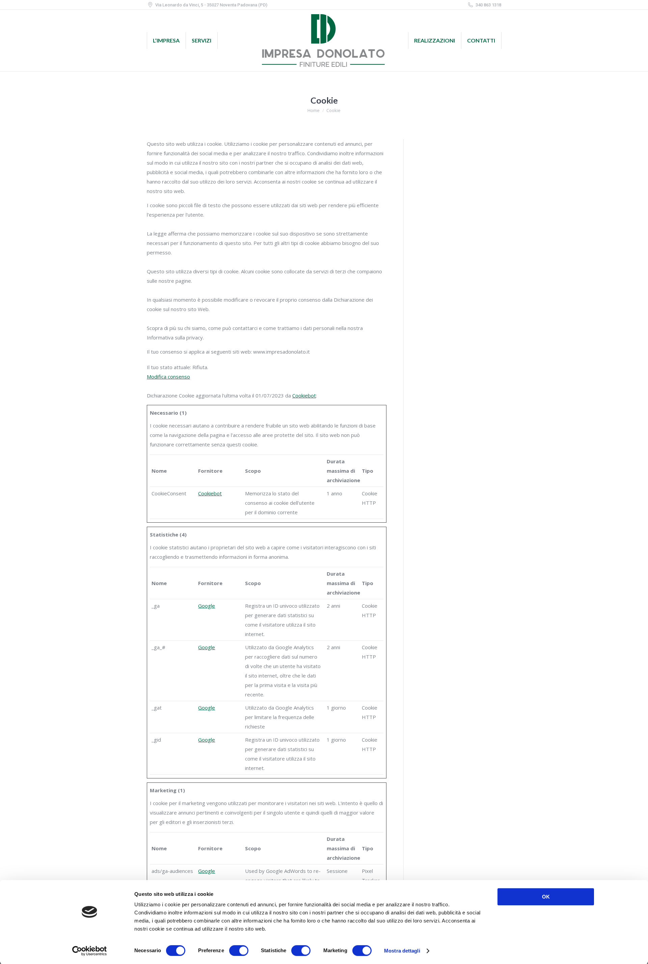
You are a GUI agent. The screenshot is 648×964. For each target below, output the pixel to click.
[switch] (238, 950)
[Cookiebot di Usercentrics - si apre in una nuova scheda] (89, 951)
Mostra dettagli (402, 951)
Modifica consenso (168, 376)
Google (206, 605)
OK (546, 897)
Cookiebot (304, 395)
